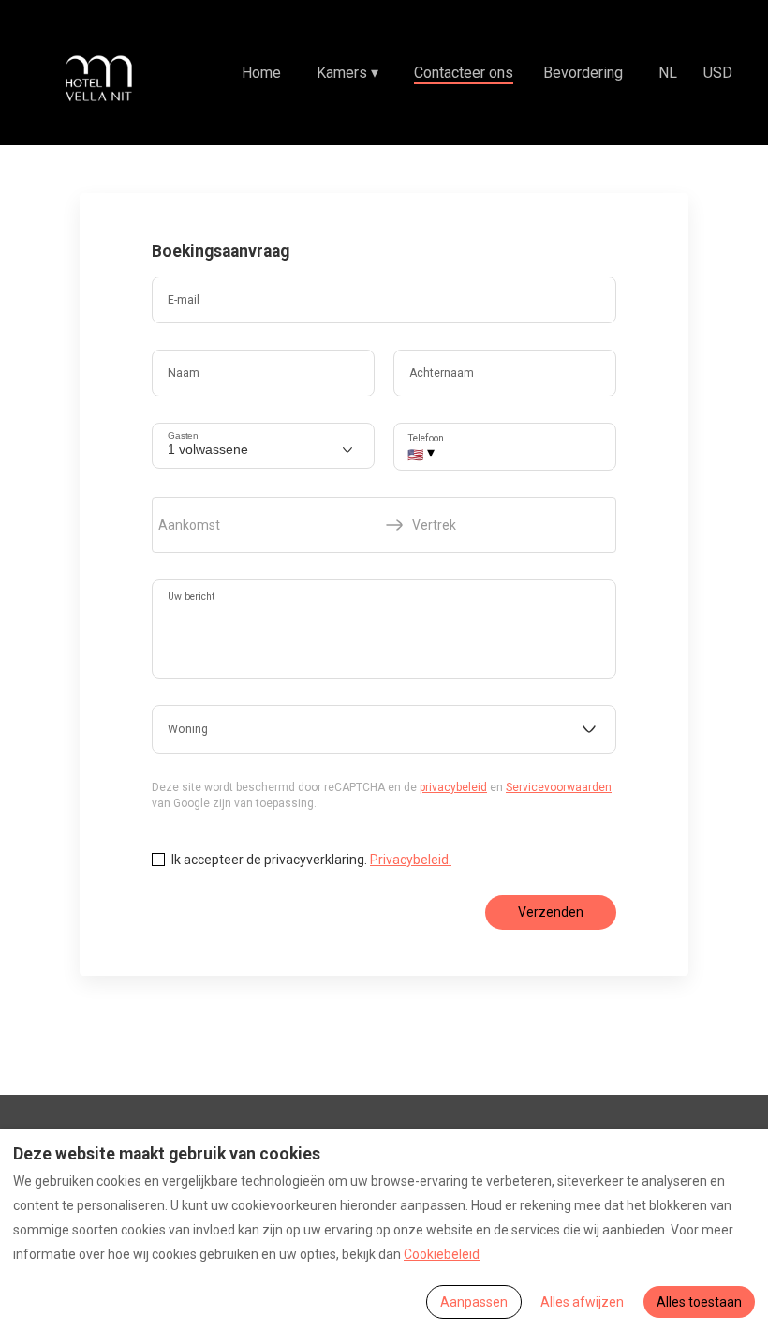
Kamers (347, 73)
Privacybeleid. (410, 859)
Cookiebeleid (442, 1254)
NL (667, 73)
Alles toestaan (699, 1301)
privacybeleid (453, 787)
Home (261, 73)
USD (717, 73)
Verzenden (550, 912)
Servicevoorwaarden (559, 787)
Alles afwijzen (582, 1301)
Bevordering (583, 73)
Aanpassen (474, 1301)
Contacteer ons (463, 73)
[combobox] (384, 729)
